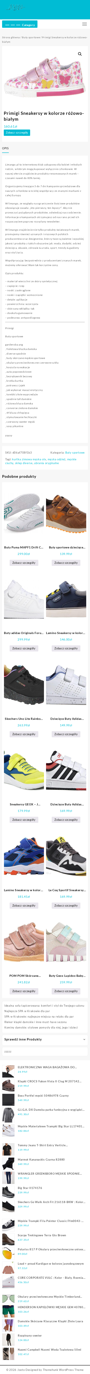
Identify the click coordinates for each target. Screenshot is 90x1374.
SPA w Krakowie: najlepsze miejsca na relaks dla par (39, 1016)
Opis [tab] (5, 148)
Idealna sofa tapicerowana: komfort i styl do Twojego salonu (44, 1005)
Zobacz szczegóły (17, 132)
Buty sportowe (31, 37)
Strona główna (11, 37)
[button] (80, 54)
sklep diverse (24, 463)
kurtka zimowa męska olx (29, 459)
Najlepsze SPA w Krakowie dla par (27, 1011)
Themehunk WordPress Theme (63, 1369)
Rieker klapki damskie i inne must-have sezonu (35, 1022)
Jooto (21, 1369)
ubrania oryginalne (46, 463)
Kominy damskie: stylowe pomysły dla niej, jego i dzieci (41, 1027)
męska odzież (57, 459)
